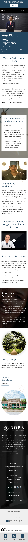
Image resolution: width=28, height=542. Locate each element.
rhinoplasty (7, 449)
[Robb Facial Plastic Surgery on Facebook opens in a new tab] (18, 487)
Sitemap (23, 517)
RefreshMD (22, 539)
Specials (13, 500)
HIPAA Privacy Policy (10, 503)
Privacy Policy (19, 503)
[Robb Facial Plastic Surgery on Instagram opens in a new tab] (15, 487)
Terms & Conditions (7, 517)
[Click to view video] (14, 240)
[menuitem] (15, 487)
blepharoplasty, (14, 449)
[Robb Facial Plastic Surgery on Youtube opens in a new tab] (20, 487)
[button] (2, 529)
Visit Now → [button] (14, 5)
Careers (8, 500)
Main (14, 539)
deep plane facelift (8, 447)
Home (2, 46)
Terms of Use (18, 500)
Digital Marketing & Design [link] (15, 521)
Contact (5, 539)
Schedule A (6, 379)
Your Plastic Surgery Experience (10, 48)
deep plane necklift (19, 447)
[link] (14, 467)
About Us (8, 46)
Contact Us (5, 384)
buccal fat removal (7, 451)
